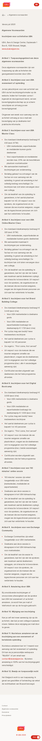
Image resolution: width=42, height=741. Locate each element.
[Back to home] (6, 4)
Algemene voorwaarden (10, 709)
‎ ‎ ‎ (6, 15)
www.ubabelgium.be (10, 49)
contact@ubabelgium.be (12, 659)
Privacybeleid (6, 715)
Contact (4, 705)
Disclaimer (5, 712)
